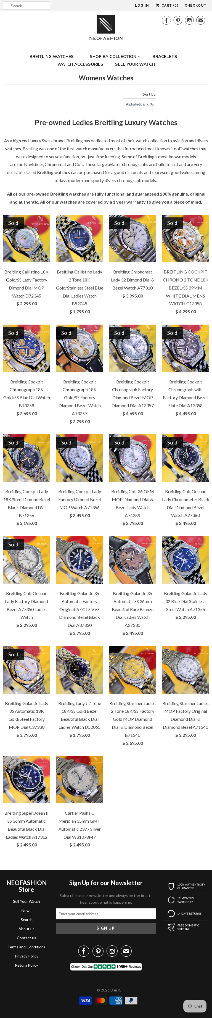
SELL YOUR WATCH (135, 64)
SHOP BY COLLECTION (113, 56)
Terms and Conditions (26, 947)
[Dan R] (106, 29)
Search (27, 919)
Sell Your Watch (26, 901)
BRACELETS (164, 56)
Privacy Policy (26, 956)
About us (26, 928)
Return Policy (26, 965)
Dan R (115, 990)
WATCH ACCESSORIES (80, 64)
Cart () (169, 5)
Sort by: (149, 94)
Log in (142, 5)
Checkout (195, 5)
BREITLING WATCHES (52, 56)
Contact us (26, 937)
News (26, 910)
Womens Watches (106, 78)
